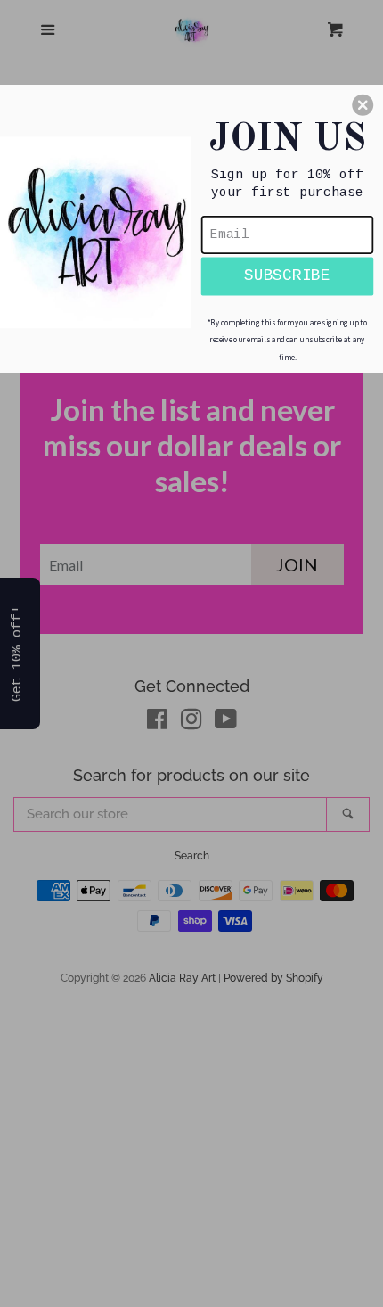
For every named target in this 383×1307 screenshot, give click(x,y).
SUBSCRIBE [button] (287, 275)
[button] (362, 104)
